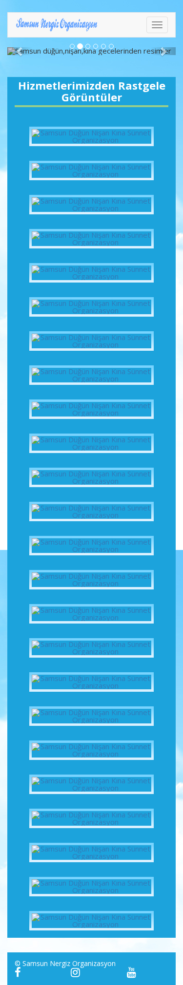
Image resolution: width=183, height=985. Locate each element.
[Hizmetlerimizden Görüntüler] (91, 136)
